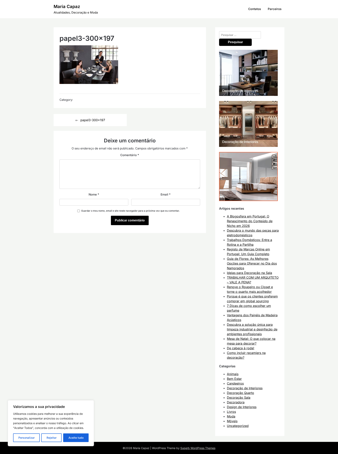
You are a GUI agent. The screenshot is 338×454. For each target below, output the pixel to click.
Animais (232, 374)
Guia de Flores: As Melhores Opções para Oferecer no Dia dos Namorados (252, 263)
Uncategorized (238, 426)
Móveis (232, 421)
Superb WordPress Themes (197, 448)
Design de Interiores (241, 407)
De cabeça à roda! (240, 348)
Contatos (254, 9)
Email (166, 194)
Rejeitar (52, 437)
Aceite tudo (76, 437)
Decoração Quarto (240, 393)
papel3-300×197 (92, 120)
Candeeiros (235, 383)
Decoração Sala (238, 397)
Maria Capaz (67, 6)
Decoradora (236, 402)
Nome (94, 194)
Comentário (129, 155)
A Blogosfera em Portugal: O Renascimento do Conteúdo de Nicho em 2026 (249, 221)
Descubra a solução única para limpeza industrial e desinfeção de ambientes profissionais (252, 329)
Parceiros (274, 9)
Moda (231, 416)
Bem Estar (234, 379)
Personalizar (26, 437)
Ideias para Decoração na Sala (249, 273)
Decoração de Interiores (244, 388)
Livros (231, 412)
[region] (51, 423)
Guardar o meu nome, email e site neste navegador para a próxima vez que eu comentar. (130, 210)
